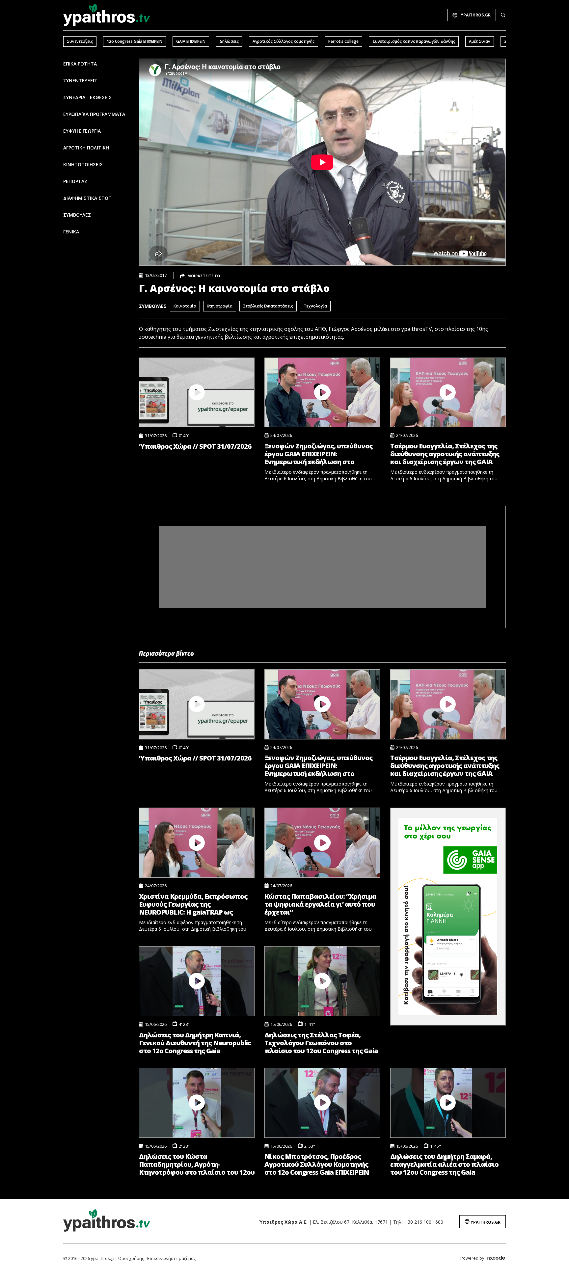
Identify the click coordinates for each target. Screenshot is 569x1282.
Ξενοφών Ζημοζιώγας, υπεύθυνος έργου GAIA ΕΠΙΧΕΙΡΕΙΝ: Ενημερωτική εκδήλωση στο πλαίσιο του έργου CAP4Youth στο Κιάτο (319, 454)
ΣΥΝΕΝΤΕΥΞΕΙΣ (80, 80)
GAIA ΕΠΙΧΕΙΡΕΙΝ (190, 41)
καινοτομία (185, 306)
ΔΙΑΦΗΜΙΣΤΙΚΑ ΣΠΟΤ (87, 198)
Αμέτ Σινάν (479, 41)
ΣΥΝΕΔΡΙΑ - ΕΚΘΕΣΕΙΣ (87, 97)
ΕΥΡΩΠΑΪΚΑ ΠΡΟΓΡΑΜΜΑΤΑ (94, 114)
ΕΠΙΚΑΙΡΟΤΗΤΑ (80, 64)
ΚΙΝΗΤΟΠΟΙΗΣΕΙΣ (83, 164)
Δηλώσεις (229, 41)
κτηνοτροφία (219, 306)
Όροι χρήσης (131, 1258)
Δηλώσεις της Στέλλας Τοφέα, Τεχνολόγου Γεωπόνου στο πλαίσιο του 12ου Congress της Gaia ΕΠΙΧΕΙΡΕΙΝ (321, 1043)
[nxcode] (496, 1258)
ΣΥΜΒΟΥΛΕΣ (77, 215)
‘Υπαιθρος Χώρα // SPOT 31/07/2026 (195, 446)
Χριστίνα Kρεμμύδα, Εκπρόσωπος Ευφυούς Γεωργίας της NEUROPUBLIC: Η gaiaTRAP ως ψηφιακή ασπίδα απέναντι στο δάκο (193, 904)
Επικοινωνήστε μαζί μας (171, 1258)
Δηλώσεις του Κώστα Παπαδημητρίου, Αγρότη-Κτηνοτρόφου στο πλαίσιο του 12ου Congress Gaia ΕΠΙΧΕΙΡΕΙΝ (197, 1164)
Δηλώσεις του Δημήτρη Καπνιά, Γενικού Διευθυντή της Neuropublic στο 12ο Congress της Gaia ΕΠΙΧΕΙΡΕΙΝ (195, 1043)
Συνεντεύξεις (80, 41)
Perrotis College (343, 41)
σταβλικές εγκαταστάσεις (268, 306)
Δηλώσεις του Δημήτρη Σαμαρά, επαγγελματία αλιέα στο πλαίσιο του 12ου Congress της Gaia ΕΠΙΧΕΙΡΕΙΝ (444, 1164)
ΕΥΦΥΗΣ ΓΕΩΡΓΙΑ (82, 131)
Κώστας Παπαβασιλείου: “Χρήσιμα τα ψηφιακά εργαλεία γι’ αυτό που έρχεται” (320, 904)
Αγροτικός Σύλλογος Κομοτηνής (283, 41)
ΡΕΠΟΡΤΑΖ (75, 181)
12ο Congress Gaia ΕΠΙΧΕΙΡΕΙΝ (134, 41)
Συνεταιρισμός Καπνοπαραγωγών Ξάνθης (413, 41)
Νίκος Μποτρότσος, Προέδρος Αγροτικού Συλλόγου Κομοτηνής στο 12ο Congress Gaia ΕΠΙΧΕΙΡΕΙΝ (316, 1164)
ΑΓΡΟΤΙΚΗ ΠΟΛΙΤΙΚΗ (86, 148)
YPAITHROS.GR (476, 15)
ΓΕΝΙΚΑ (71, 231)
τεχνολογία (315, 306)
